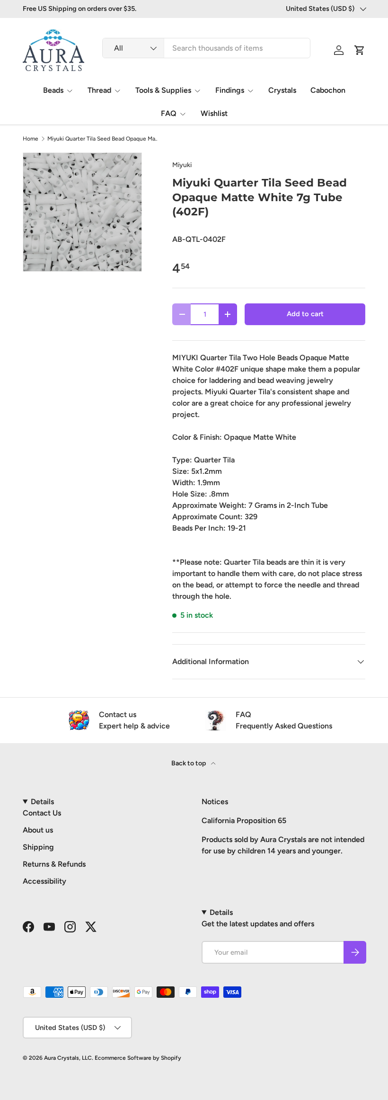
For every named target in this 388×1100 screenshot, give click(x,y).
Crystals (282, 90)
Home (30, 139)
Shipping (38, 847)
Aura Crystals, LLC (68, 1058)
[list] (82, 212)
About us (38, 829)
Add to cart (305, 314)
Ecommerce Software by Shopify (138, 1058)
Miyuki (182, 165)
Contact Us (42, 812)
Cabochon (327, 90)
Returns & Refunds (54, 864)
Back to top (189, 763)
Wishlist (214, 113)
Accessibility (44, 881)
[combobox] (206, 48)
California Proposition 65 (244, 820)
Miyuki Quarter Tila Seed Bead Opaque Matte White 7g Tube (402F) (104, 139)
